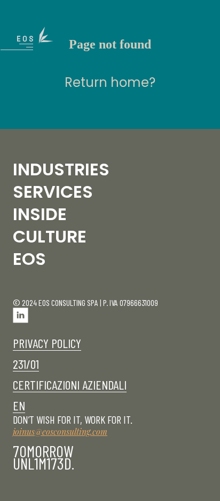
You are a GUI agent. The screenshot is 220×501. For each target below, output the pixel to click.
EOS (29, 259)
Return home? (110, 82)
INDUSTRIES (61, 169)
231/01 (26, 363)
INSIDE (40, 214)
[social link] (20, 319)
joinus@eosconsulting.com (60, 431)
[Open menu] (35, 38)
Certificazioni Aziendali (70, 384)
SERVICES (53, 192)
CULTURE (50, 236)
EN (19, 405)
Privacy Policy (47, 343)
